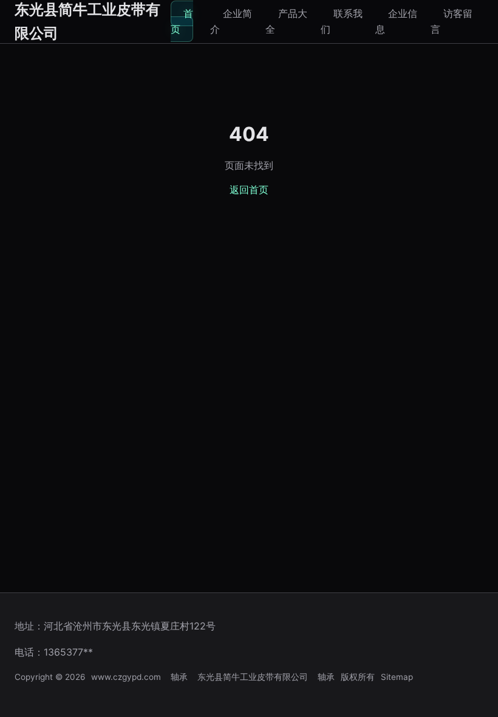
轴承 (179, 677)
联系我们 (342, 21)
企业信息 (396, 21)
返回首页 (249, 190)
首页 (182, 21)
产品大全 (286, 21)
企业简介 (231, 21)
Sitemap (397, 677)
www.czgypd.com (126, 677)
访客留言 (451, 21)
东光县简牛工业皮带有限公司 (252, 677)
